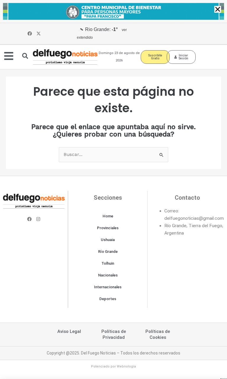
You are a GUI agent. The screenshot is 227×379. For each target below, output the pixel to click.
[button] (217, 9)
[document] (113, 189)
